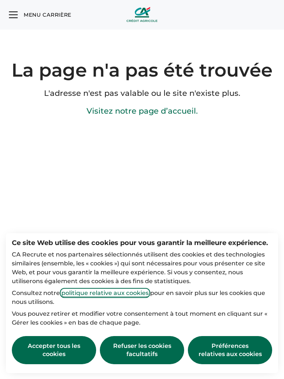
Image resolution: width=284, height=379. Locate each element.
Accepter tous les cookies (54, 350)
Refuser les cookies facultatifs (142, 350)
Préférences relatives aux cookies (230, 350)
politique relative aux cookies (105, 292)
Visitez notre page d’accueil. (142, 110)
